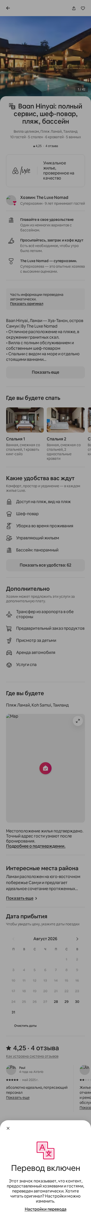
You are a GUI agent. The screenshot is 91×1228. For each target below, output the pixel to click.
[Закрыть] (8, 1128)
